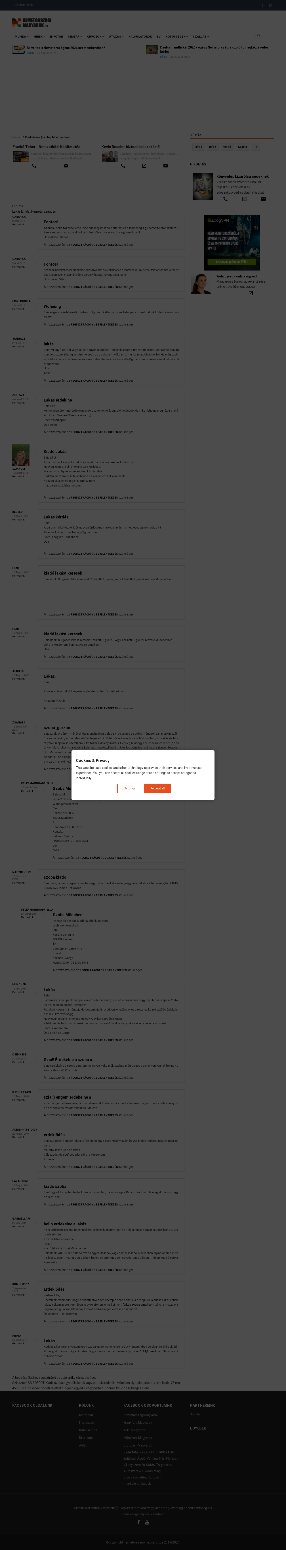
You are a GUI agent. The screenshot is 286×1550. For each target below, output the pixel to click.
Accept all (158, 788)
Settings (130, 788)
